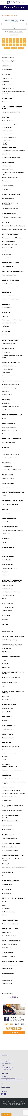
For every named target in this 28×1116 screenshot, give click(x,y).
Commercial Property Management (10, 208)
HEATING (5, 509)
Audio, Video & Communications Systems (12, 217)
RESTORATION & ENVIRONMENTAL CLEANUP (13, 806)
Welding (4, 905)
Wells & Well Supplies (7, 968)
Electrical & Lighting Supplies (9, 323)
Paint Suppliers (5, 663)
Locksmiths (5, 619)
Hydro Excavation (6, 409)
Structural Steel (5, 908)
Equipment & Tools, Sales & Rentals (10, 384)
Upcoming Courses (5, 1087)
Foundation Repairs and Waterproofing (11, 469)
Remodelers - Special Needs (9, 796)
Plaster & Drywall (6, 696)
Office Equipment (6, 651)
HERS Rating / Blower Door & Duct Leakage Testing (12, 356)
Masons (4, 628)
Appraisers (4, 756)
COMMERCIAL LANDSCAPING (11, 194)
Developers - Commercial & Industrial (11, 299)
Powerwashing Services (7, 737)
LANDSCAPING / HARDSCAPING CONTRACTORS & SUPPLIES (12, 581)
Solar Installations (6, 893)
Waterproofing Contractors (8, 956)
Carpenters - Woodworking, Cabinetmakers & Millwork (13, 173)
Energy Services (6, 352)
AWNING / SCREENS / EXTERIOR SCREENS (12, 107)
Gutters (4, 495)
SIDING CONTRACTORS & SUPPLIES (13, 855)
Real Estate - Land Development (10, 753)
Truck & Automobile (6, 947)
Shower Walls (5, 575)
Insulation (4, 542)
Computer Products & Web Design (10, 923)
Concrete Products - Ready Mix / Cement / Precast (14, 229)
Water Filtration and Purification (9, 965)
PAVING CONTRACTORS (9, 682)
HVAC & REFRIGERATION (10, 527)
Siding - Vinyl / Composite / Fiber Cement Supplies (14, 867)
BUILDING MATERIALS (9, 147)
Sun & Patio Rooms (6, 800)
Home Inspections (6, 759)
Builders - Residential (7, 120)
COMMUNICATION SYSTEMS (10, 213)
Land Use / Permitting (7, 610)
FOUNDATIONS (6, 463)
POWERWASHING (7, 734)
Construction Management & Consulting (11, 237)
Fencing (4, 418)
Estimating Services (6, 251)
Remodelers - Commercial (8, 787)
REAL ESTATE (6, 743)
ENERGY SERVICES (8, 348)
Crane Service (5, 391)
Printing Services (6, 287)
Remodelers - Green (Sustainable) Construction (13, 793)
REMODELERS (6, 775)
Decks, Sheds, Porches (7, 266)
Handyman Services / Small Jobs (10, 177)
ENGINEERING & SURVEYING (11, 362)
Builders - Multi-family (7, 130)
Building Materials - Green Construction (11, 157)
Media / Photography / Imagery (9, 639)
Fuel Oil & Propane (6, 513)
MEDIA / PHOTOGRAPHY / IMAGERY (13, 636)
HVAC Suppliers (6, 533)
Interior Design (5, 81)
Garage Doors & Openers (8, 478)
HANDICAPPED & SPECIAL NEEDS (12, 501)
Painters (4, 660)
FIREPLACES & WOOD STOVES (11, 439)
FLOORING (5, 447)
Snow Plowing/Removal (7, 884)
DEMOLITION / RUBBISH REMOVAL (12, 271)
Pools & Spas (5, 720)
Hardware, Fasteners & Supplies (10, 387)
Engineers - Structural (7, 369)
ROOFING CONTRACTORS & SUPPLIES (10, 816)
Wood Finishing (6, 667)
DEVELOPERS (6, 292)
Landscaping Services (7, 585)
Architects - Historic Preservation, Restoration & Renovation (13, 92)
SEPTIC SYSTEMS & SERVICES (11, 843)
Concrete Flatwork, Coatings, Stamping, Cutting (13, 225)
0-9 (3, 39)
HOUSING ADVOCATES (9, 518)
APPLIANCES (6, 66)
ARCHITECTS (6, 74)
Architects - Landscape (7, 84)
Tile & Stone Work (6, 932)
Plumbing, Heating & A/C (8, 708)
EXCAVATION (6, 399)
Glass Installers (5, 487)
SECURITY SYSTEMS (8, 834)
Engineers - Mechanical (7, 376)
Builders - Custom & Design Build (10, 124)
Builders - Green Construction (9, 137)
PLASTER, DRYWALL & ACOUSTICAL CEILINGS (13, 692)
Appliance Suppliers (7, 69)
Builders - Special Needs (8, 134)
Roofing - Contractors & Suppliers (10, 820)
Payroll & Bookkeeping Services (9, 61)
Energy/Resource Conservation (9, 244)
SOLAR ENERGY (7, 889)
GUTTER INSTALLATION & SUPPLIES (13, 492)
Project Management (7, 254)
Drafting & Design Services (8, 283)
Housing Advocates (6, 521)
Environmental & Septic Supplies (10, 850)
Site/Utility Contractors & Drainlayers (10, 406)
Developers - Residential (8, 295)
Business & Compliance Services (10, 257)
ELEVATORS (6, 331)
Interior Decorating (6, 559)
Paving (3, 686)
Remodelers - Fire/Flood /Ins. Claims (11, 790)
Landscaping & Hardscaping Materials (11, 592)
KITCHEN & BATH (7, 565)
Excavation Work (6, 403)
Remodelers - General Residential (10, 778)
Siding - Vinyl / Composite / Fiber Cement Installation (12, 859)
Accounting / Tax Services (8, 57)
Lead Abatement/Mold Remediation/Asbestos (13, 770)
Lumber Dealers (6, 154)
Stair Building (5, 180)
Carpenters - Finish (6, 166)
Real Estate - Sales (6, 749)
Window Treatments (7, 980)
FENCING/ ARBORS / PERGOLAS (12, 415)
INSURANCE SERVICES (9, 547)
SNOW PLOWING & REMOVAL (11, 881)
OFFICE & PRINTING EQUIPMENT (12, 645)
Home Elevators (6, 335)
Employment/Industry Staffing (9, 343)
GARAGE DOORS (7, 475)
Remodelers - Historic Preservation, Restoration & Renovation (14, 782)
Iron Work (4, 915)
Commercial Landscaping (8, 198)
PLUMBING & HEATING (9, 705)
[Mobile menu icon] (2, 2)
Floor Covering (5, 451)
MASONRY (5, 624)
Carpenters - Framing (7, 169)
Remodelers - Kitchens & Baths (9, 568)
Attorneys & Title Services (8, 607)
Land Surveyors (6, 372)
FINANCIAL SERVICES (9, 423)
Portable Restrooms (7, 729)
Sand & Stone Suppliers (7, 829)
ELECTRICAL (6, 313)
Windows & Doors (6, 977)
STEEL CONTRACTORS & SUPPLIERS (13, 898)
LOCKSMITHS (6, 615)
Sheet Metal (5, 901)
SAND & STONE (7, 826)
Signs (3, 875)
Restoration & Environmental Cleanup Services (13, 810)
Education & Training (7, 307)
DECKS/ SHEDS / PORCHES (10, 263)
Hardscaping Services (7, 588)
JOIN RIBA (3, 1076)
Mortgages (4, 433)
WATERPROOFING (7, 953)
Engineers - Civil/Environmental (9, 366)
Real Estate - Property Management (10, 746)
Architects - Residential (7, 78)
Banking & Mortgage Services (9, 427)
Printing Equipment (6, 648)
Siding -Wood (5, 863)
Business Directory (7, 994)
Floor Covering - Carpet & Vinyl (9, 457)
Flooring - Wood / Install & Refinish (10, 454)
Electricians (5, 316)
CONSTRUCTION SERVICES (10, 234)
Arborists (4, 598)
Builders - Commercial (7, 127)
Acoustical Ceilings (6, 699)
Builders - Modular (6, 140)
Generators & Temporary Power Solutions (12, 319)
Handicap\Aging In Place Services (10, 504)
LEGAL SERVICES (7, 603)
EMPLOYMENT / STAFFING (10, 340)
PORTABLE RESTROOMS (9, 725)
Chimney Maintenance (7, 631)
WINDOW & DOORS (8, 973)
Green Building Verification (8, 247)
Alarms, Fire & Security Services (9, 838)
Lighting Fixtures (6, 326)
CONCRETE (5, 222)
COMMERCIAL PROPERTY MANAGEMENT (10, 204)
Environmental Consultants (8, 241)
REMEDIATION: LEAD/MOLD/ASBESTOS (9, 765)
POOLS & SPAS (6, 717)
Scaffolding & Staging (7, 394)
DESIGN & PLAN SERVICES (10, 280)
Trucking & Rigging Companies (9, 944)
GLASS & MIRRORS (8, 483)
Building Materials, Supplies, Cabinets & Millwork (13, 150)
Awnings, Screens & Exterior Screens (11, 112)
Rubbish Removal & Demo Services (10, 275)
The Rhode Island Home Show (8, 1078)
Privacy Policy (18, 1104)
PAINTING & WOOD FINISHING (11, 657)
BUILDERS (5, 117)
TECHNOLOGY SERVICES (10, 920)
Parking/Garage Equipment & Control (11, 677)
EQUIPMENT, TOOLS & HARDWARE (12, 381)
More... (5, 143)
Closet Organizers (6, 189)
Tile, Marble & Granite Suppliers (9, 935)
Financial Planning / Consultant (9, 430)
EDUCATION (6, 304)
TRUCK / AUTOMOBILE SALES (11, 941)
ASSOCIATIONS (7, 98)
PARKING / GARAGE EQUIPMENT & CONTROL (13, 673)
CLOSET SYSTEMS (8, 186)
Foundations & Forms (7, 466)
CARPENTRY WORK (8, 162)
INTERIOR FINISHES (8, 556)
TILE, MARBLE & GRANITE (10, 929)
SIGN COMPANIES (7, 872)
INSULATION (6, 539)
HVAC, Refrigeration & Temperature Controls (12, 530)
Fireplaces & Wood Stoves (8, 442)
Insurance (4, 551)
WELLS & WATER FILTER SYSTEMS (13, 961)
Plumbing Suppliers (6, 711)
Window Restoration (7, 983)
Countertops (5, 571)
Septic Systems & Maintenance (9, 846)
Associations (5, 101)
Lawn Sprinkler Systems (8, 595)
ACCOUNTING (6, 54)
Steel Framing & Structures (8, 911)
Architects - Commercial (8, 88)
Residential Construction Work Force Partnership (12, 1080)
